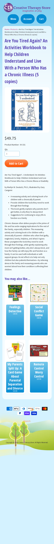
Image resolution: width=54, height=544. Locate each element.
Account (28, 19)
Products (13, 29)
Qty (6, 149)
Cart (41, 19)
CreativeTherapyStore (26, 442)
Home (7, 29)
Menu (13, 19)
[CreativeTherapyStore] (27, 11)
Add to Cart (16, 163)
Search (27, 420)
